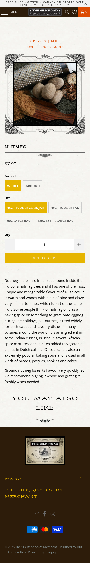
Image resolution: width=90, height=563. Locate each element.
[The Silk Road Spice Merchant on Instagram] (53, 514)
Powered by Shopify (42, 552)
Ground (33, 186)
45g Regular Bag (65, 207)
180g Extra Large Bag (55, 220)
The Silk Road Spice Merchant (36, 547)
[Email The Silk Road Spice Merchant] (36, 514)
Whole (12, 186)
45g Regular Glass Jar (25, 207)
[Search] (67, 12)
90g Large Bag (18, 220)
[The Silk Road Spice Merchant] (45, 12)
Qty (7, 235)
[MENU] (2, 12)
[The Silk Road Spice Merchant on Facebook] (44, 514)
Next (54, 41)
